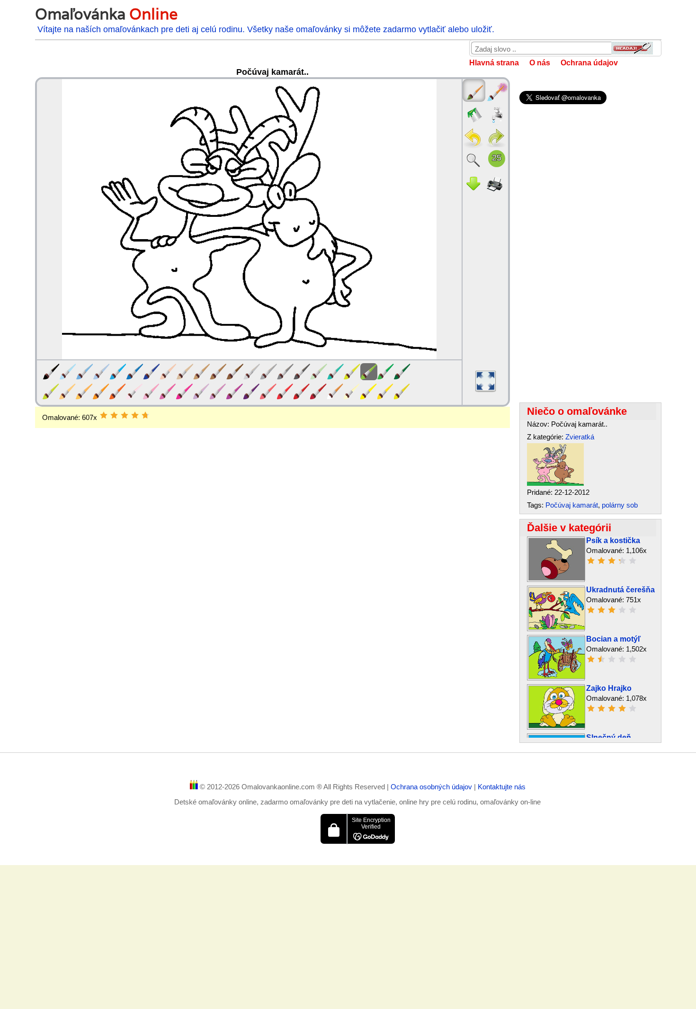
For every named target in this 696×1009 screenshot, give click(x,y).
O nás (539, 63)
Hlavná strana (494, 63)
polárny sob (620, 505)
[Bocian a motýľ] (556, 676)
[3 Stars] (124, 415)
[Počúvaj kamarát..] (555, 483)
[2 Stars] (114, 415)
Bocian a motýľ (613, 639)
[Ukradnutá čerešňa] (556, 627)
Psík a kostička (613, 540)
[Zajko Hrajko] (556, 726)
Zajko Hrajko (609, 688)
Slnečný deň (608, 737)
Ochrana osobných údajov (432, 787)
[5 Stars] (145, 415)
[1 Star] (103, 415)
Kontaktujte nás (502, 787)
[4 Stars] (135, 415)
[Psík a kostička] (556, 578)
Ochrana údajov (589, 63)
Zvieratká (579, 437)
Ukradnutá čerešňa (620, 590)
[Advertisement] (272, 504)
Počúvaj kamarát (571, 505)
